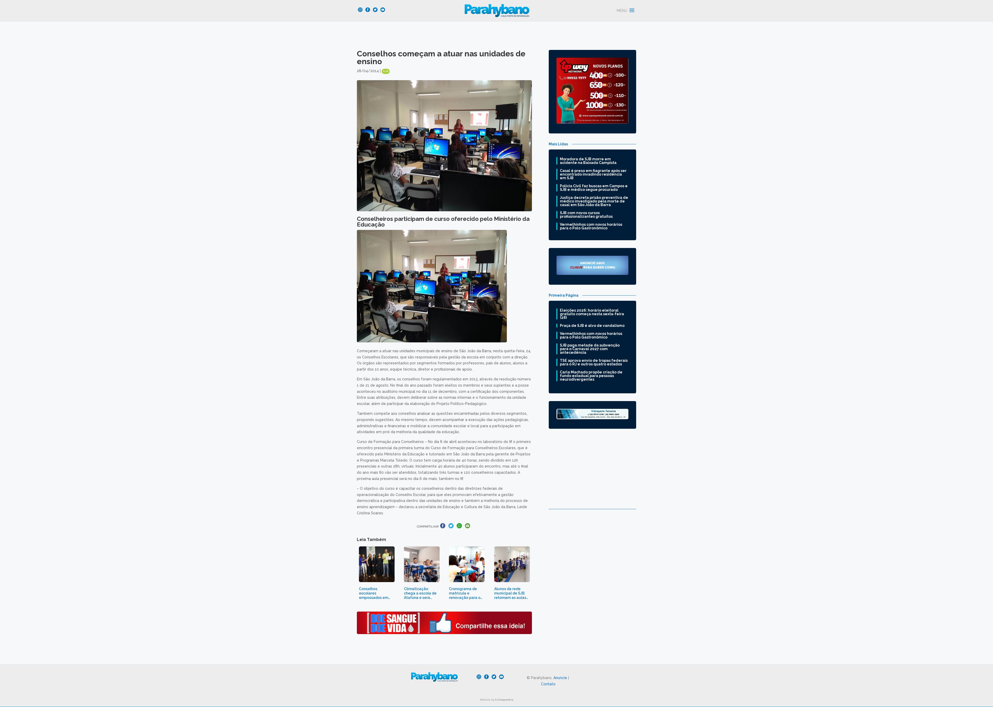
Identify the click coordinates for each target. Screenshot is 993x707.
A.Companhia (504, 699)
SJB (385, 71)
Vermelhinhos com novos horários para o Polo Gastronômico (591, 226)
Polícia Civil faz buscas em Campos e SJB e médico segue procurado (594, 187)
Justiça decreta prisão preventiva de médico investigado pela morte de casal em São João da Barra (594, 201)
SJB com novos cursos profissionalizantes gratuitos (586, 214)
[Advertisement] (592, 473)
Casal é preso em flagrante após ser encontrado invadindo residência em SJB (593, 174)
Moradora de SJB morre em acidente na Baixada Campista (588, 160)
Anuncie (560, 678)
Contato (548, 684)
